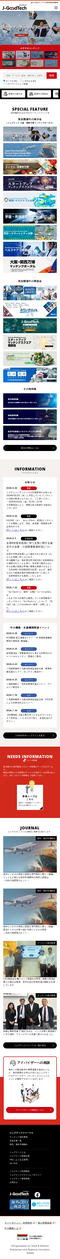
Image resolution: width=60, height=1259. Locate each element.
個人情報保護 (45, 1223)
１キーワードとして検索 (17, 84)
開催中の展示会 (15, 94)
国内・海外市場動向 (19, 1144)
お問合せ (14, 1182)
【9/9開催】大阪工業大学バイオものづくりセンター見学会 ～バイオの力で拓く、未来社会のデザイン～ (29, 718)
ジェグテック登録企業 (20, 1156)
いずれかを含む (30, 81)
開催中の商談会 (41, 94)
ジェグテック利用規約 (20, 1171)
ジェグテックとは (18, 1152)
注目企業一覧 (16, 1141)
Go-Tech (14, 1163)
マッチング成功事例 (19, 1137)
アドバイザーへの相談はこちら (30, 1110)
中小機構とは (11, 1228)
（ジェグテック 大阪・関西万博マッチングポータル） (30, 123)
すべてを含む (12, 81)
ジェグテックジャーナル (21, 1133)
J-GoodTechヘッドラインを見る (30, 735)
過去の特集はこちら (30, 448)
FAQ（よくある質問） (20, 1160)
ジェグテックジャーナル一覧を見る (30, 1045)
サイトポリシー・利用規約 (18, 1223)
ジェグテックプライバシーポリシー (26, 1175)
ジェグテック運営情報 (20, 1179)
